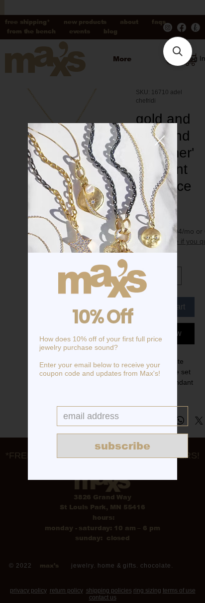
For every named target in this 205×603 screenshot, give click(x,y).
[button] (160, 141)
